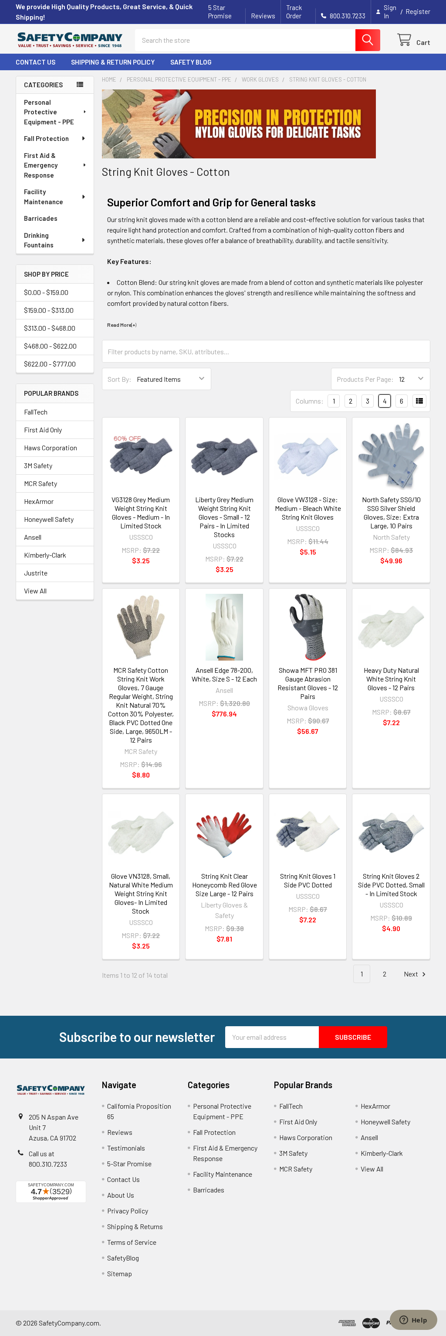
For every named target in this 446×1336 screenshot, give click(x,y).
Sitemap (119, 1273)
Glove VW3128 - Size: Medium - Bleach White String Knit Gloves (308, 508)
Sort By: (120, 379)
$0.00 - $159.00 (46, 292)
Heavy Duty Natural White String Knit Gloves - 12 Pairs (391, 679)
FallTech (35, 412)
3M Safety (38, 465)
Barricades (40, 218)
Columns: (310, 401)
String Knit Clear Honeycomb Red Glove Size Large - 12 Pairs (224, 885)
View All (35, 590)
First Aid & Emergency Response (40, 165)
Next (411, 973)
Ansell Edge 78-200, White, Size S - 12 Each (224, 674)
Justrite (35, 573)
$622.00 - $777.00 (50, 364)
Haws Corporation (50, 447)
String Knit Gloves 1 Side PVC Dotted (307, 880)
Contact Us (35, 62)
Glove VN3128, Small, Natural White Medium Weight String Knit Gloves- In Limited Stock (141, 893)
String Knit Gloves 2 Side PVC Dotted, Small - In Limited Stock (391, 885)
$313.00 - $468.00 (49, 328)
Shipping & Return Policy (113, 62)
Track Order (294, 11)
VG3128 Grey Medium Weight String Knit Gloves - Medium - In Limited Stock (141, 512)
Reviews (263, 16)
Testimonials (126, 1148)
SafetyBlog (123, 1258)
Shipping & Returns (135, 1226)
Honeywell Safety (49, 519)
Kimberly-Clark (45, 555)
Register (417, 11)
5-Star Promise (129, 1163)
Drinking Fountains (39, 240)
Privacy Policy (127, 1210)
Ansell (32, 537)
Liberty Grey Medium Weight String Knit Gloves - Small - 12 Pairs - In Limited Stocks (224, 516)
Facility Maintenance (43, 197)
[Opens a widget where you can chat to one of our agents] (413, 1321)
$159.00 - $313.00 (49, 310)
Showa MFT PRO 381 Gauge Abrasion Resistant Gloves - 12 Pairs (307, 683)
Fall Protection (46, 138)
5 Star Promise (220, 11)
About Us (120, 1195)
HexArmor (39, 501)
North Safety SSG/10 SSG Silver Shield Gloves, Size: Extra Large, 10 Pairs (391, 512)
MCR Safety (40, 483)
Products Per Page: (365, 379)
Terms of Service (131, 1242)
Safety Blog (191, 62)
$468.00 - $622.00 (50, 346)
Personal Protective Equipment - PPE (49, 112)
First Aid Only (43, 429)
